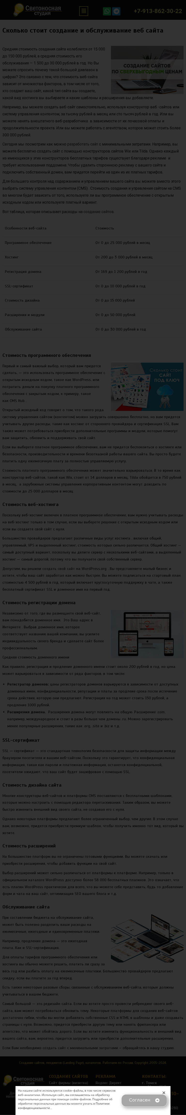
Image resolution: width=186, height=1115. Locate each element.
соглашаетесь (80, 1095)
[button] (144, 1100)
